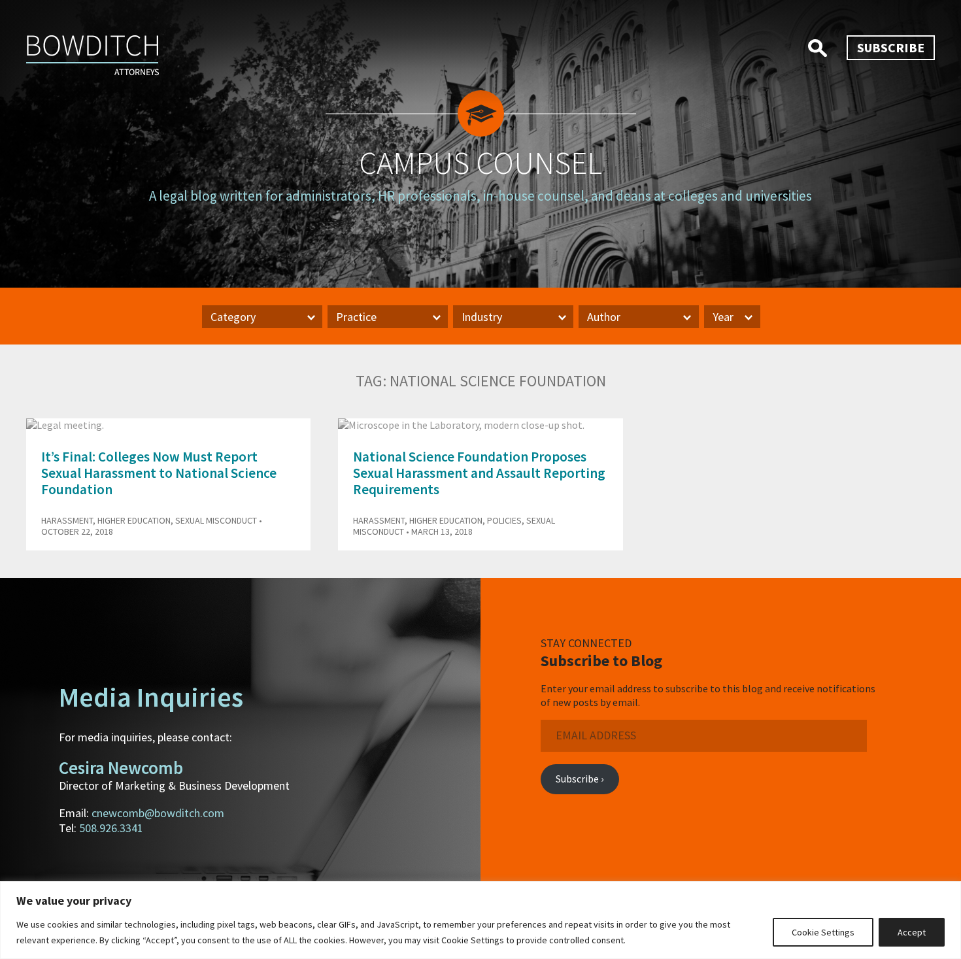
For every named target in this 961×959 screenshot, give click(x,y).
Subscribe (890, 47)
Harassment (67, 520)
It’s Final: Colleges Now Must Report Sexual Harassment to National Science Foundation (159, 473)
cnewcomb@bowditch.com (158, 812)
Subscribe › (579, 778)
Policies (504, 520)
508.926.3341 (111, 827)
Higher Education (134, 520)
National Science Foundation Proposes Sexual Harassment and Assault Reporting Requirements (479, 473)
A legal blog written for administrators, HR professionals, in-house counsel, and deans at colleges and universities (480, 196)
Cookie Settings (823, 932)
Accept (912, 932)
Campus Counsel (480, 162)
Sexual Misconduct (216, 520)
